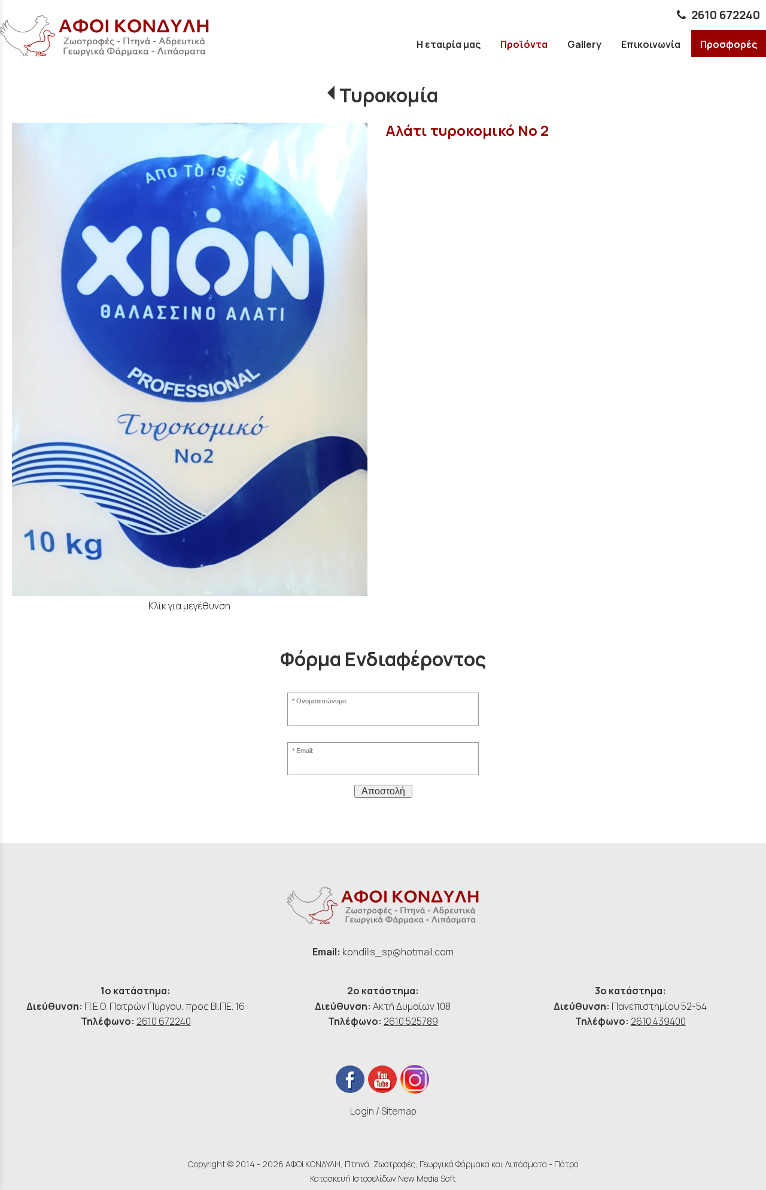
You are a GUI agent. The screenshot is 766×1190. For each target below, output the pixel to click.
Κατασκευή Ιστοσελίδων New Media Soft (383, 1178)
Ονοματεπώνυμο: (322, 701)
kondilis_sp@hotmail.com (398, 951)
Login (362, 1111)
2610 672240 (725, 15)
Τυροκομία (388, 95)
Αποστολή (383, 791)
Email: (305, 750)
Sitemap (399, 1111)
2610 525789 (411, 1021)
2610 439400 (658, 1021)
